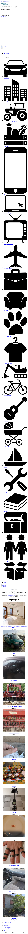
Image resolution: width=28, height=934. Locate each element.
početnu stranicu (11, 595)
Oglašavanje (6, 925)
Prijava (2, 1)
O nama (5, 924)
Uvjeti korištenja (7, 927)
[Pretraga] (16, 6)
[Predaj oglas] (3, 586)
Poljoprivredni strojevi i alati (10, 121)
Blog (5, 582)
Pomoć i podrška (7, 922)
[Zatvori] (2, 48)
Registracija (6, 1)
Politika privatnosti (8, 928)
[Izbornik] (1, 45)
